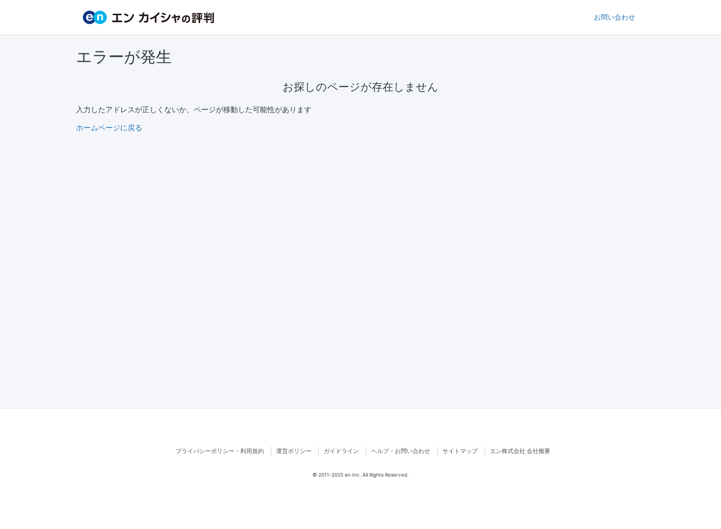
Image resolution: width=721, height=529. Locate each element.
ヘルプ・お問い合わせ (400, 451)
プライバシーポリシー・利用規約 (220, 451)
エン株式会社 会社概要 (520, 451)
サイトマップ (460, 451)
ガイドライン (341, 451)
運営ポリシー (293, 451)
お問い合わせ (614, 17)
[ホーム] (148, 17)
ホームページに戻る (109, 127)
